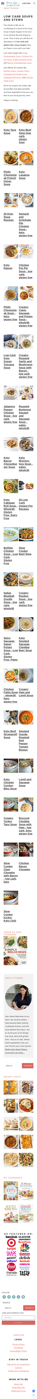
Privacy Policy (18, 1344)
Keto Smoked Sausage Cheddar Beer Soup (25, 644)
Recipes (15, 8)
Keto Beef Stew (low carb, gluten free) (25, 136)
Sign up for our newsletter (18, 1364)
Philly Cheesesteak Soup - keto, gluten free (10, 313)
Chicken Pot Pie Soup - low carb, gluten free (25, 271)
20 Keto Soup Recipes (9, 216)
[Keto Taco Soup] (26, 1130)
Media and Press (18, 1391)
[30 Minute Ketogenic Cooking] (26, 1199)
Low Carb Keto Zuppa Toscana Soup (10, 361)
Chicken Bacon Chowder (24, 866)
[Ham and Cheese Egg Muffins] (11, 1094)
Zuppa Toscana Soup (22, 60)
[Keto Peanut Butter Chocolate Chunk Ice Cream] (26, 1094)
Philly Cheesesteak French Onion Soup (10, 178)
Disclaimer (18, 1348)
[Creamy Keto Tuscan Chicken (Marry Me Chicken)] (11, 1166)
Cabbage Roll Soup (12, 78)
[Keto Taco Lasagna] (11, 1112)
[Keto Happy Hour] (11, 1222)
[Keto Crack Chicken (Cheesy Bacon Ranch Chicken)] (26, 1148)
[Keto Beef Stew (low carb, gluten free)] (11, 1148)
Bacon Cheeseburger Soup (20, 63)
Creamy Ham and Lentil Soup (26, 692)
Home (6, 8)
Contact (18, 1367)
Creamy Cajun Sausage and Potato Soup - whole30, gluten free (26, 316)
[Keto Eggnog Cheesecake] (11, 1130)
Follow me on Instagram (18, 1371)
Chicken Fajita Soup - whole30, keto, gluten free (11, 695)
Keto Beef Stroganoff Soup (10, 734)
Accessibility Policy (18, 1351)
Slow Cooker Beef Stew (25, 550)
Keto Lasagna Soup (24, 174)
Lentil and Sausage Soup (25, 782)
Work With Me (18, 1387)
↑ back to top (18, 1335)
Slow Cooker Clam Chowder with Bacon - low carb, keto (11, 872)
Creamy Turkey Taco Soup (10, 821)
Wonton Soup (10, 71)
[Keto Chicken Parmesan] (26, 1112)
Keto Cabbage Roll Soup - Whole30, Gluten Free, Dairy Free (11, 509)
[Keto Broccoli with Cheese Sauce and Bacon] (26, 1166)
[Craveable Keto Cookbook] (26, 1222)
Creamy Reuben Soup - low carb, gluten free (25, 599)
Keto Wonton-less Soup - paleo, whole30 (26, 464)
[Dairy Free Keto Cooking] (11, 1199)
